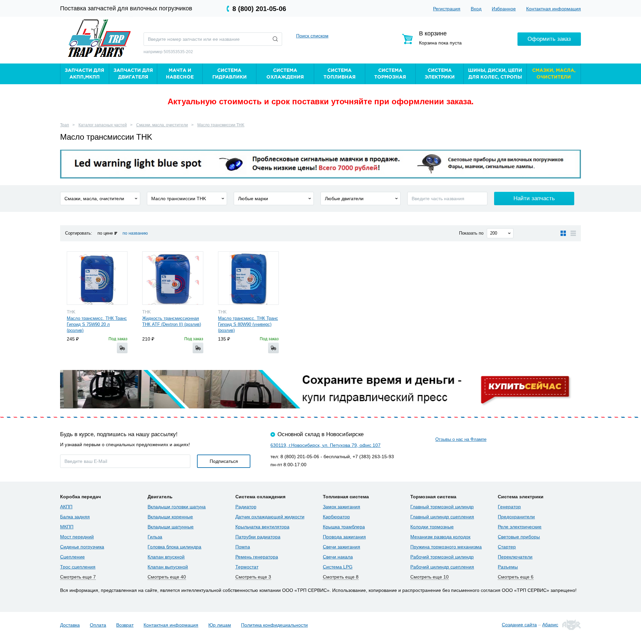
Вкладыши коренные (170, 516)
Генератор (509, 506)
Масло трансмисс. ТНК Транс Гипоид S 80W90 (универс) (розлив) (248, 324)
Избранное (504, 8)
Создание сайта (519, 624)
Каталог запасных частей (102, 125)
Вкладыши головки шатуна (177, 506)
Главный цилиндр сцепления (442, 516)
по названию (135, 233)
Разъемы (508, 566)
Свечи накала (338, 556)
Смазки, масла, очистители (162, 125)
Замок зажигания (341, 506)
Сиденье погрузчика (82, 546)
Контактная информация (553, 8)
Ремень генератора (256, 556)
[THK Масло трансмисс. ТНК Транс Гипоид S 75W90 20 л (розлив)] (97, 278)
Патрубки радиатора (257, 536)
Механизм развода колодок (440, 536)
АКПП (66, 506)
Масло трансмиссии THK (220, 125)
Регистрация (446, 8)
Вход (476, 8)
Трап (64, 125)
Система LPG (338, 566)
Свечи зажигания (341, 546)
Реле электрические (520, 526)
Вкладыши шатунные (171, 526)
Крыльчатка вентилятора (262, 526)
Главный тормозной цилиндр (442, 506)
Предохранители (516, 516)
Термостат (246, 566)
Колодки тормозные (432, 526)
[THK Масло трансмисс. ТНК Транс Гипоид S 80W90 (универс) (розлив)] (248, 278)
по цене (105, 233)
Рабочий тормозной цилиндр (442, 556)
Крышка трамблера (344, 526)
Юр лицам (219, 625)
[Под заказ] (122, 348)
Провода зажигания (344, 536)
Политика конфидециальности (274, 625)
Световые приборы (519, 536)
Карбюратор (336, 516)
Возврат (125, 625)
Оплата (98, 625)
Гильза (155, 536)
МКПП (66, 526)
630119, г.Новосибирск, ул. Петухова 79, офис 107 (325, 445)
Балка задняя (75, 516)
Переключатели (515, 556)
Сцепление (72, 556)
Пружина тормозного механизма (446, 546)
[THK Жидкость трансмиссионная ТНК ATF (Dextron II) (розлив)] (172, 278)
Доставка (70, 625)
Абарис (550, 624)
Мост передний (77, 536)
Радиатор (245, 506)
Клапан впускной (166, 556)
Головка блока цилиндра (174, 546)
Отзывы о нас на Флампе (460, 439)
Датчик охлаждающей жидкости (269, 516)
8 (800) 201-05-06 (259, 8)
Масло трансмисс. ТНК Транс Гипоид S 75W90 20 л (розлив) (97, 324)
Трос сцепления (77, 566)
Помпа (242, 546)
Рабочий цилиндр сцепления (442, 566)
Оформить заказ (549, 39)
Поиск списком (312, 35)
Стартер (507, 546)
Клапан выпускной (168, 566)
